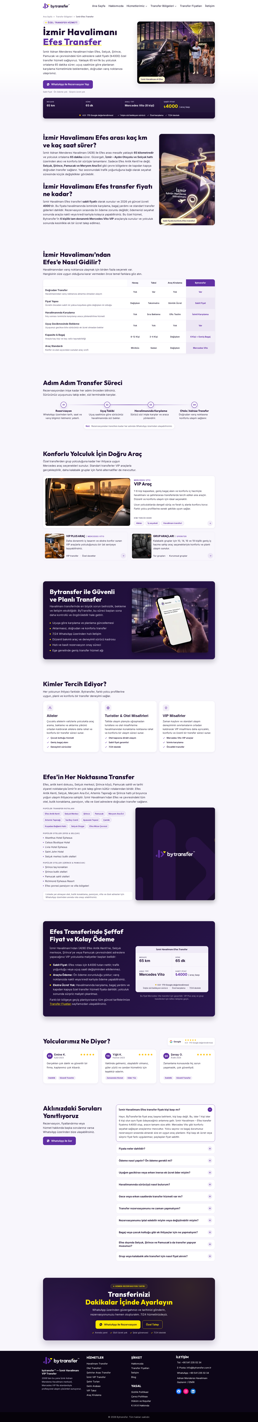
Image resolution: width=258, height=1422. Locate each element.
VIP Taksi (91, 1390)
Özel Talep (152, 1324)
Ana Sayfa (98, 5)
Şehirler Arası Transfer (99, 1372)
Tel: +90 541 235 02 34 (189, 1362)
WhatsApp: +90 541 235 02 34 (193, 1372)
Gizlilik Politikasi (139, 1392)
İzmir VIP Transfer (96, 1377)
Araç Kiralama (94, 1395)
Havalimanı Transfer (97, 1363)
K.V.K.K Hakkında (140, 1405)
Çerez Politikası (139, 1396)
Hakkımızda (116, 5)
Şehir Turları (93, 1381)
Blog (133, 1377)
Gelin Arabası (94, 1386)
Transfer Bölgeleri (64, 16)
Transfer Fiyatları (191, 5)
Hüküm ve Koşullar (141, 1401)
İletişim (210, 5)
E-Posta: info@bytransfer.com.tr (194, 1367)
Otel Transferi (94, 1368)
